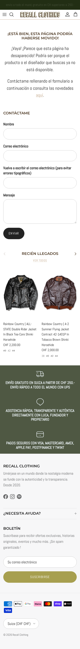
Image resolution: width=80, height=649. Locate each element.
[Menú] (4, 14)
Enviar (14, 233)
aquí (39, 95)
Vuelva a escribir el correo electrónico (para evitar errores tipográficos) (37, 170)
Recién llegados (40, 254)
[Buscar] (13, 14)
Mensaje (9, 195)
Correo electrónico (15, 146)
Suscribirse (40, 577)
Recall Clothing (20, 635)
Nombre (8, 124)
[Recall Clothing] (40, 14)
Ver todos (40, 260)
